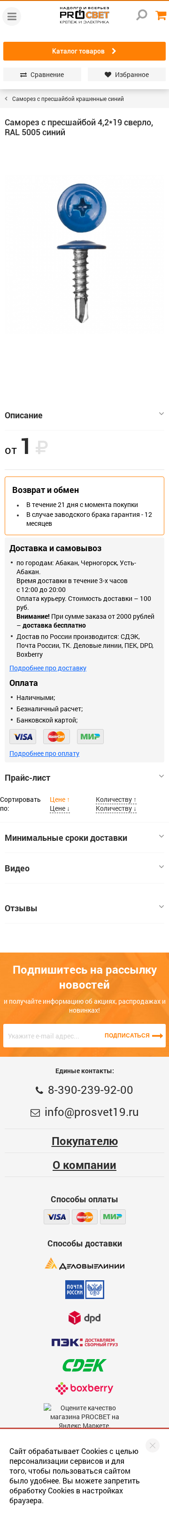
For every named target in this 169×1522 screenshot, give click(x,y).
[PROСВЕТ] (84, 15)
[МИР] (90, 736)
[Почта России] (84, 1289)
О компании (84, 1164)
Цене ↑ (60, 799)
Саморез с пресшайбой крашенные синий (68, 98)
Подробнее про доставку (47, 667)
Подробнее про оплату (44, 753)
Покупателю (85, 1140)
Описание (24, 415)
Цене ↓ (60, 808)
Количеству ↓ (116, 808)
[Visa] (22, 736)
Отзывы (21, 908)
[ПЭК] (84, 1342)
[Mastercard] (56, 736)
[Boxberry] (84, 1388)
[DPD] (84, 1317)
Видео (17, 868)
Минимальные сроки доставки (66, 837)
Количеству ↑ (116, 799)
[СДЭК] (84, 1365)
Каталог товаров (78, 51)
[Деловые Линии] (84, 1263)
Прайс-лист (27, 777)
